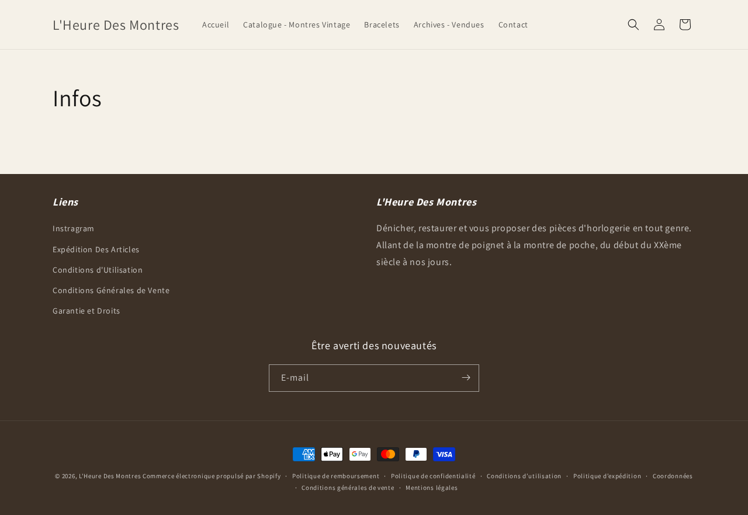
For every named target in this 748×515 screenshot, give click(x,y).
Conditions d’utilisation (524, 476)
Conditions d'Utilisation (98, 269)
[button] (633, 24)
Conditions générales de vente (348, 487)
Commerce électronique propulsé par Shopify (211, 476)
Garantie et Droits (86, 310)
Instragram (74, 228)
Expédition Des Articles (96, 248)
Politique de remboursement (335, 476)
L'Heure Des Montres (110, 476)
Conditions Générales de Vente (111, 289)
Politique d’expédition (607, 476)
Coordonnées (673, 476)
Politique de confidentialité (433, 476)
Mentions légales (432, 487)
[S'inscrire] (466, 377)
